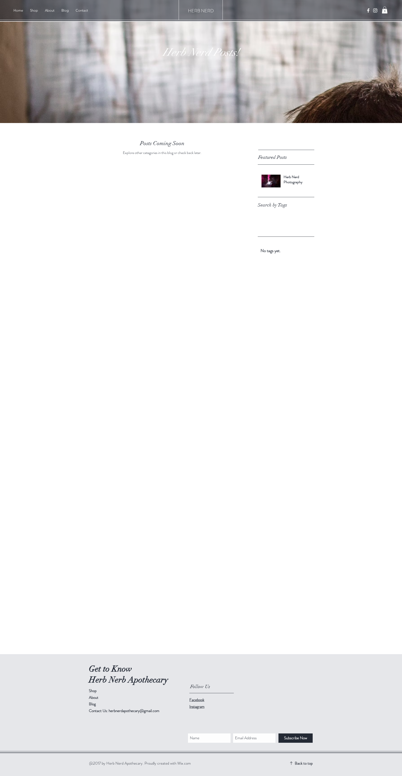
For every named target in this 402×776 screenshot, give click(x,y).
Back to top (304, 763)
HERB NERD (201, 10)
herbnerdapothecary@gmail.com (134, 710)
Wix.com (184, 763)
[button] (385, 10)
